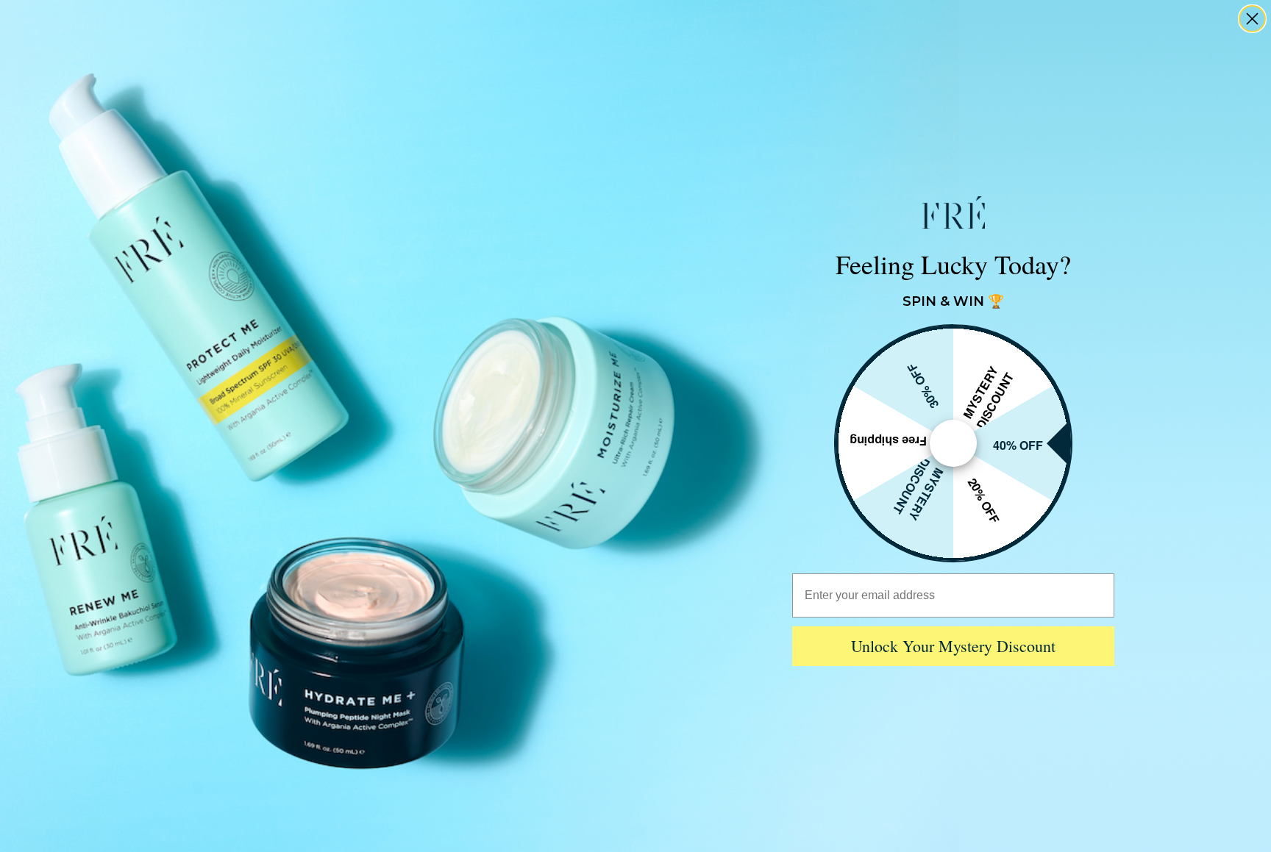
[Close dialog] (1252, 19)
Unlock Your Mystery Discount (953, 645)
